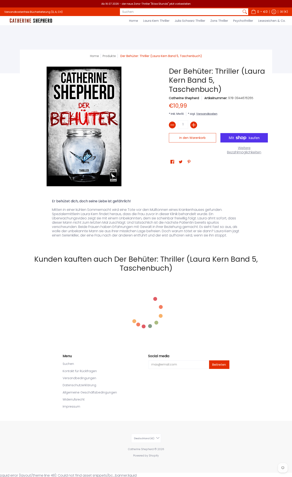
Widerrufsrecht (74, 399)
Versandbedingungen (79, 378)
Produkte (109, 56)
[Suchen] (244, 11)
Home (94, 56)
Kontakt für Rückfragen (80, 371)
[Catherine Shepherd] (31, 20)
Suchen (68, 364)
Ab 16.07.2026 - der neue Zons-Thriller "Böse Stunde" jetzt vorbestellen (146, 4)
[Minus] (172, 125)
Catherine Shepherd (184, 98)
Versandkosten (206, 114)
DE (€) (284, 11)
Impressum (71, 406)
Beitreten (219, 365)
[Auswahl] (193, 125)
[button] (259, 11)
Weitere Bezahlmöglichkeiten (244, 150)
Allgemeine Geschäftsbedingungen (90, 392)
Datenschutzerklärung (79, 385)
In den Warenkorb (192, 138)
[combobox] (180, 11)
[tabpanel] (146, 219)
